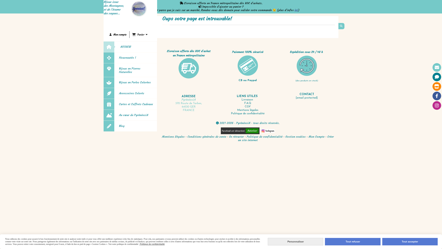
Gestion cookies (295, 136)
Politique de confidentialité (248, 113)
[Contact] (437, 67)
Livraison (248, 99)
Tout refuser (353, 241)
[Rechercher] (341, 26)
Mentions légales (247, 110)
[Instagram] (437, 105)
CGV (248, 106)
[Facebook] (437, 96)
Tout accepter (410, 241)
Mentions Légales (173, 136)
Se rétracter (236, 136)
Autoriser (252, 130)
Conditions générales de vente (207, 136)
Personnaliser (295, 241)
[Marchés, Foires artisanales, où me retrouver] (437, 86)
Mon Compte (316, 136)
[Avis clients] (437, 77)
